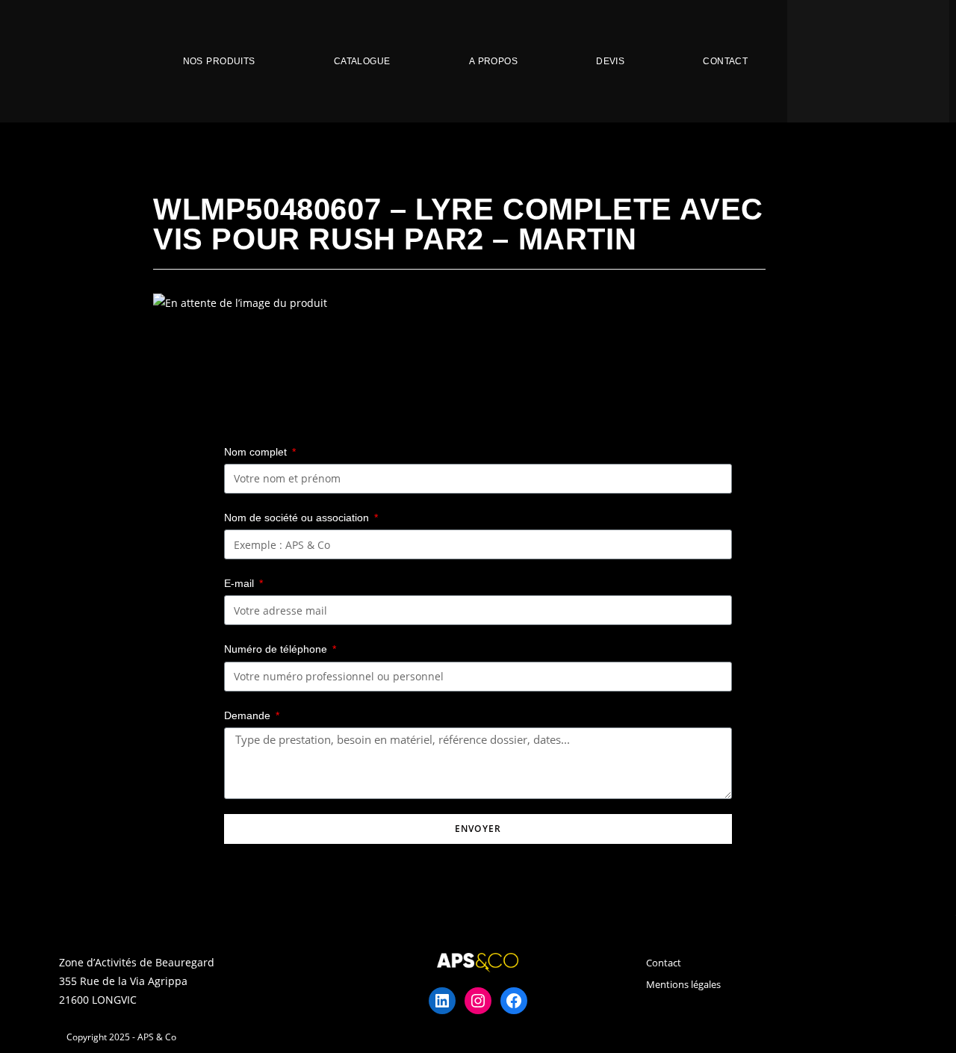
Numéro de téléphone (277, 649)
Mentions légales (683, 984)
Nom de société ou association (298, 518)
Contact (725, 61)
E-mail (240, 583)
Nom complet (257, 452)
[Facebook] (513, 1000)
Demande (248, 715)
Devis (610, 61)
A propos (493, 61)
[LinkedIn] (442, 1000)
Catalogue (362, 61)
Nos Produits (219, 61)
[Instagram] (478, 1000)
